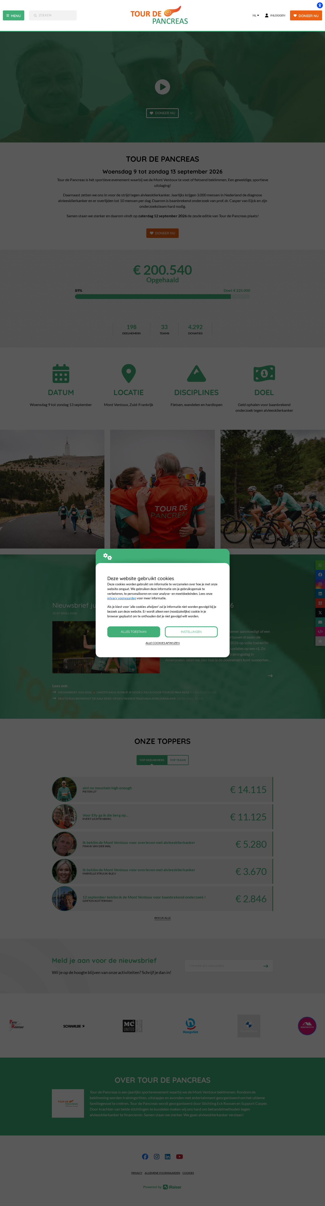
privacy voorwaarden (121, 598)
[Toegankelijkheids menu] (320, 5)
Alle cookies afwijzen (163, 642)
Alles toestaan (134, 632)
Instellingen (191, 632)
